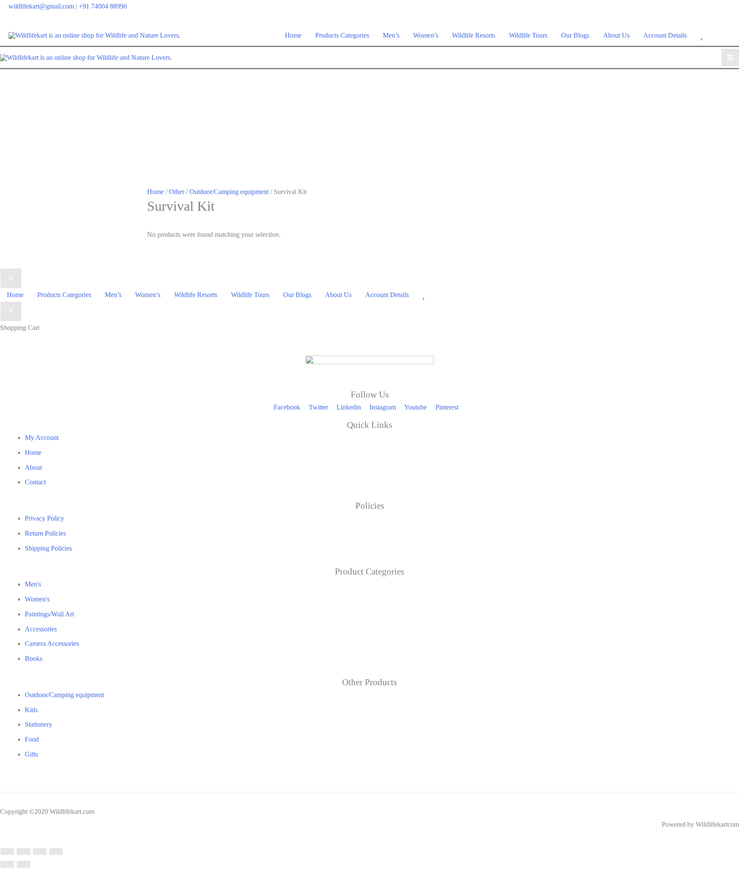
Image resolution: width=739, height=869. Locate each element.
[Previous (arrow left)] (7, 864)
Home (155, 191)
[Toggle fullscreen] (23, 851)
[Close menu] (11, 278)
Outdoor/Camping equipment (229, 191)
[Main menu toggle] (730, 57)
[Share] (40, 851)
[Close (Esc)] (56, 851)
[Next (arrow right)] (23, 864)
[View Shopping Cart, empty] (725, 35)
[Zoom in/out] (7, 851)
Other (176, 191)
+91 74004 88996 (103, 6)
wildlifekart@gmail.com (41, 6)
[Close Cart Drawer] (11, 311)
